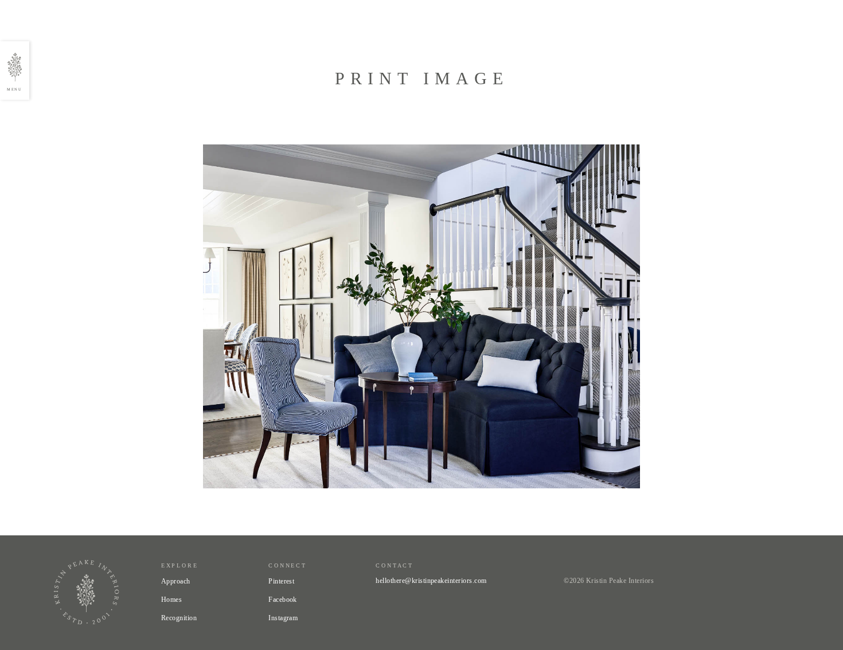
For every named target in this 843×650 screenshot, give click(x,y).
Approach (175, 581)
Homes (171, 600)
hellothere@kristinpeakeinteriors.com (431, 581)
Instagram (283, 618)
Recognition (179, 618)
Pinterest (281, 581)
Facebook (282, 600)
